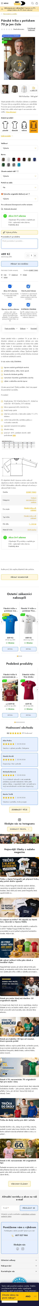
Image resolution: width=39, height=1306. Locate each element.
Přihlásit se (29, 1208)
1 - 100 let (32, 524)
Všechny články (19, 1184)
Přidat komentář (19, 577)
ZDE (14, 435)
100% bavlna (32, 530)
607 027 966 (21, 1235)
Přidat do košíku (19, 264)
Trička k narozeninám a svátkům (31, 500)
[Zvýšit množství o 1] (35, 256)
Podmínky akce (14, 225)
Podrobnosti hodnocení (31, 29)
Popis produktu (10, 328)
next (37, 622)
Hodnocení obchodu (19, 728)
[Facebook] (17, 1249)
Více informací (11, 112)
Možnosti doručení (10, 209)
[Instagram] (22, 1249)
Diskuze (22, 328)
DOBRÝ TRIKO (33, 270)
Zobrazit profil (18, 829)
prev (1, 622)
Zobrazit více (19, 809)
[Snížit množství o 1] (28, 256)
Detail (10, 649)
